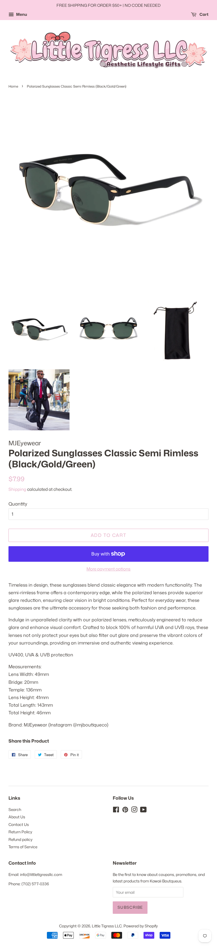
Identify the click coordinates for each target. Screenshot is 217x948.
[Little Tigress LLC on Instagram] (134, 810)
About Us (16, 816)
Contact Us (18, 824)
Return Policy (20, 831)
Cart (204, 14)
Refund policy (20, 839)
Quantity (17, 504)
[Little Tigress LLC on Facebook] (116, 810)
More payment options (108, 569)
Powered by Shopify (140, 926)
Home (13, 86)
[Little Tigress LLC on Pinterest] (125, 810)
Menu (21, 14)
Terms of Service (22, 846)
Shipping (17, 489)
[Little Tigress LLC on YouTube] (143, 810)
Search (14, 809)
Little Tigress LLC (107, 926)
